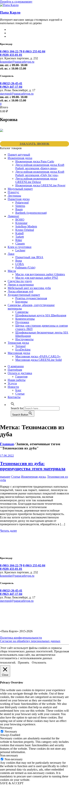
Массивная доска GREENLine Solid (38, 359)
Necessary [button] (6, 727)
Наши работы (16, 380)
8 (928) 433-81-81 (11, 54)
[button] (13, 404)
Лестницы (14, 195)
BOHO (19, 219)
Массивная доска (19, 353)
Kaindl (19, 233)
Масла (12, 270)
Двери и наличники (21, 284)
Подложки (22, 322)
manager (5, 476)
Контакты (14, 397)
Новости (13, 386)
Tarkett (19, 236)
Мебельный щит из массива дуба (29, 288)
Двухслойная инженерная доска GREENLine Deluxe (36, 180)
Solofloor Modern (26, 226)
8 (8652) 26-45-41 (11, 83)
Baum (19, 209)
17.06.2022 (7, 455)
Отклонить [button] (39, 662)
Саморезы (21, 312)
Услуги (12, 383)
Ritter (18, 240)
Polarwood (22, 202)
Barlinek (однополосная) (31, 212)
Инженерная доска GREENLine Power (40, 185)
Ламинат (13, 216)
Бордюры (21, 301)
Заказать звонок (34, 143)
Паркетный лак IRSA (29, 257)
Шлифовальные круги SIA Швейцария (40, 315)
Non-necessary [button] (9, 755)
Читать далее (8, 530)
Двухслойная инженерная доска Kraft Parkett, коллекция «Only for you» (39, 173)
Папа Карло (10, 12)
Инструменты (24, 339)
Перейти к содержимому (16, 1)
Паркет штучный (19, 154)
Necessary (11, 731)
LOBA (19, 264)
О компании (16, 366)
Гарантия (21, 376)
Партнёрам (15, 369)
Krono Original (24, 229)
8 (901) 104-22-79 (11, 51)
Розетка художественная (31, 298)
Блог (18, 390)
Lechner (20, 250)
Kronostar (21, 223)
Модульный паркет (20, 188)
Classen (20, 243)
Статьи (20, 393)
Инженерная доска (20, 158)
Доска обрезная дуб (20, 291)
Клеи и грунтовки (19, 247)
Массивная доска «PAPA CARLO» (38, 356)
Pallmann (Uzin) (25, 267)
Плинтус (13, 192)
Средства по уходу (20, 281)
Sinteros (20, 206)
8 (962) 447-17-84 (11, 86)
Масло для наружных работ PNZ (36, 277)
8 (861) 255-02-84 (34, 51)
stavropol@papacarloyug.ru (17, 93)
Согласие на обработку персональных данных (30, 641)
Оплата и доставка (20, 373)
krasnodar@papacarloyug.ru (17, 61)
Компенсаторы (25, 318)
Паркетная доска (19, 199)
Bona (18, 260)
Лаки (11, 253)
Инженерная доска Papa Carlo (34, 161)
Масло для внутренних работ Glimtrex (40, 274)
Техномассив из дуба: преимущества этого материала (32, 466)
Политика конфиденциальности (21, 637)
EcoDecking (22, 349)
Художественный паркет (24, 294)
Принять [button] (23, 662)
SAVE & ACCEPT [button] (12, 783)
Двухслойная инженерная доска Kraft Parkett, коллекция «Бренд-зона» (39, 166)
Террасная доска (18, 342)
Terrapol (20, 346)
